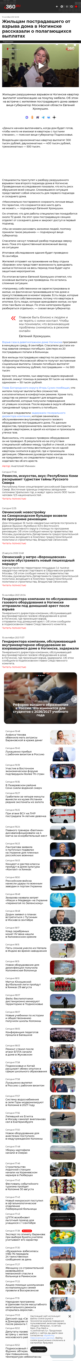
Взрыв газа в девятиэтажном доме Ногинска (32, 342)
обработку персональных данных (42, 1336)
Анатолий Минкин (23, 466)
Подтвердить (39, 1349)
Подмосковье (8, 42)
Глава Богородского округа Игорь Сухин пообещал (36, 387)
